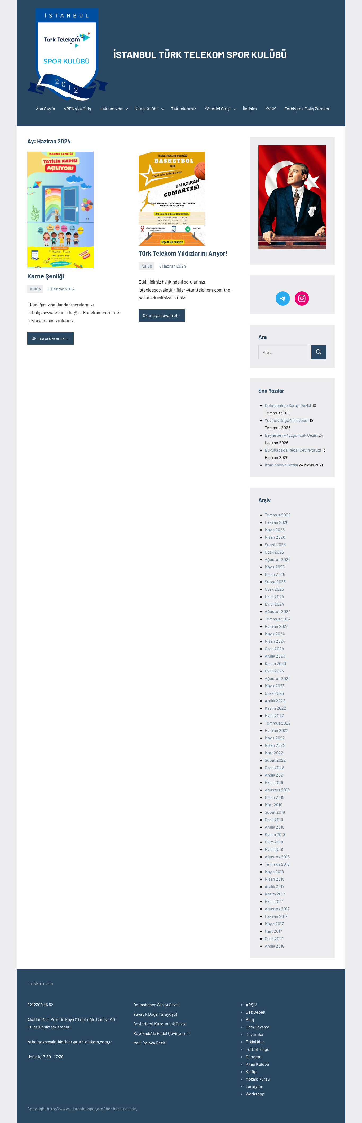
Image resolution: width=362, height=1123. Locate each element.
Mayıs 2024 (275, 633)
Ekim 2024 (274, 596)
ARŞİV (251, 1004)
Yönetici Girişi (218, 108)
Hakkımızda (111, 108)
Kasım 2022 (275, 707)
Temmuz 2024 (278, 618)
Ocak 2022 (274, 767)
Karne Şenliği (45, 276)
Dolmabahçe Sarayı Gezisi (288, 405)
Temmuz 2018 (277, 864)
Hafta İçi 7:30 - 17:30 (45, 1056)
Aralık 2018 (274, 826)
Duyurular (255, 1034)
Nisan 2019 (274, 797)
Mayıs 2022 (275, 737)
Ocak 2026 (274, 551)
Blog (250, 1019)
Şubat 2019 (275, 812)
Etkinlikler (255, 1041)
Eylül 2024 (274, 603)
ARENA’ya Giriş (77, 108)
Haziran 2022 (277, 730)
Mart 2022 (274, 752)
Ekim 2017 (274, 901)
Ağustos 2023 (277, 678)
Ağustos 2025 (277, 559)
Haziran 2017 (276, 916)
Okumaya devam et (49, 338)
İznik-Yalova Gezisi (281, 464)
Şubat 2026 (275, 544)
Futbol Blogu (258, 1049)
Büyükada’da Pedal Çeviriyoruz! (293, 449)
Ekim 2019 (274, 782)
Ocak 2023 (274, 693)
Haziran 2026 (276, 522)
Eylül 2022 (274, 715)
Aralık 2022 (275, 700)
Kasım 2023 (275, 663)
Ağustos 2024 (278, 611)
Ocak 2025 (274, 588)
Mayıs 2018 (274, 871)
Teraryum (254, 1086)
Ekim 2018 (274, 841)
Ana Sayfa (45, 108)
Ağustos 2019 (277, 789)
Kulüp (35, 288)
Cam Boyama (257, 1026)
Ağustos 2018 (277, 856)
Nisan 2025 (275, 574)
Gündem (253, 1056)
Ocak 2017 (274, 938)
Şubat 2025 (275, 581)
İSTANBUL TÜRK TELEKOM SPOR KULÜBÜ (200, 54)
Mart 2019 (273, 804)
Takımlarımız (183, 108)
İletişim (250, 108)
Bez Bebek (255, 1011)
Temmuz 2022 (278, 722)
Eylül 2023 (274, 670)
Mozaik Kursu (258, 1078)
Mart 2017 (273, 930)
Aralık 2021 (275, 774)
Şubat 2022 (275, 759)
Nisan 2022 (275, 745)
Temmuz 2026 (277, 514)
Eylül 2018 (274, 849)
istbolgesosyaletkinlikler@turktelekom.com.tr (69, 1041)
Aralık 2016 (274, 945)
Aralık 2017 (274, 886)
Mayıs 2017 (274, 923)
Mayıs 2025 (275, 566)
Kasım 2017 (275, 893)
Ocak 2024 (274, 648)
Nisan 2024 (275, 641)
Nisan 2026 (275, 536)
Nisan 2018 (274, 878)
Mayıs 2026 (275, 529)
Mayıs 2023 (275, 685)
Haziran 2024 (277, 626)
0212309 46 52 (40, 1004)
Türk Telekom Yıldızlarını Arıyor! (183, 253)
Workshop (255, 1093)
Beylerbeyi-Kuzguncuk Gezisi (291, 435)
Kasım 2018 (275, 834)
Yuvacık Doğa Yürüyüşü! (287, 420)
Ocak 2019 (274, 819)
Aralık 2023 (275, 655)
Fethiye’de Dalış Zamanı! (307, 108)
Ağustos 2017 (277, 908)
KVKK (270, 108)
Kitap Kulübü (147, 108)
